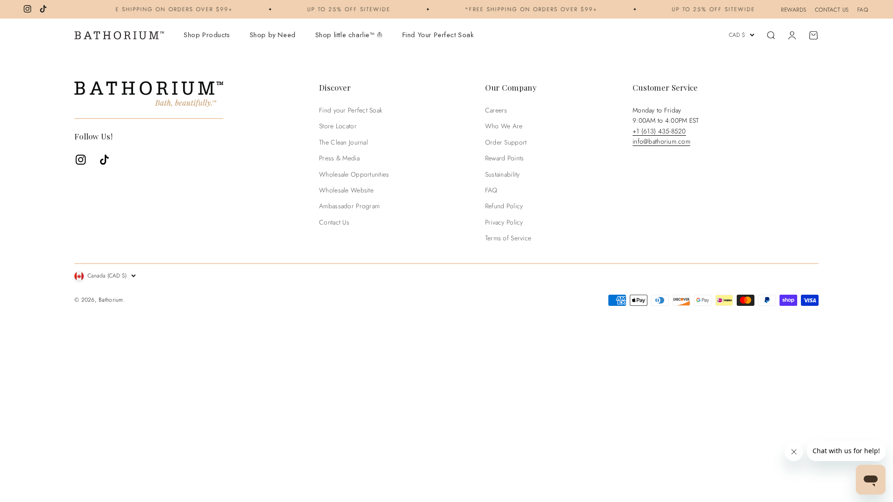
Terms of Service (508, 238)
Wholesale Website (346, 190)
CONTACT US (832, 10)
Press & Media (339, 158)
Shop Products (207, 35)
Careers (496, 110)
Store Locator (338, 126)
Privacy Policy (504, 222)
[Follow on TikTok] (43, 8)
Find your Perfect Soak (350, 110)
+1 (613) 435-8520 (659, 131)
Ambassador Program (349, 206)
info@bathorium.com (661, 141)
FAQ (862, 10)
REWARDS (793, 10)
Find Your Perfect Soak (438, 35)
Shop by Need (273, 35)
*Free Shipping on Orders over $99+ (161, 9)
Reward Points (504, 158)
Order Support (506, 142)
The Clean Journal (343, 142)
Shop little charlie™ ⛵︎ (349, 35)
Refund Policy (504, 206)
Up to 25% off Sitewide (344, 9)
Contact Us (334, 222)
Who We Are (504, 126)
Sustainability (502, 174)
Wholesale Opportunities (354, 174)
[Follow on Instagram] (27, 8)
